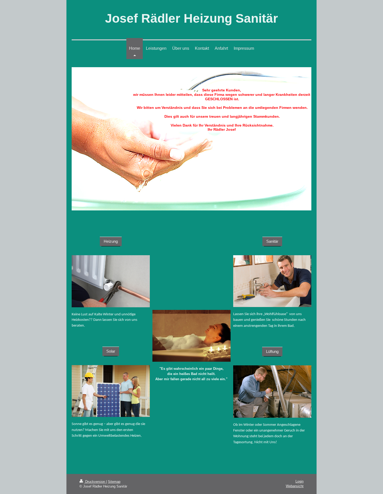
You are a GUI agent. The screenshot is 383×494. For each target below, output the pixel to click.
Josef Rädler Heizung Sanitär (191, 18)
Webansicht (295, 486)
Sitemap (114, 482)
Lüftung (272, 351)
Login (299, 481)
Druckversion (95, 482)
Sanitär (272, 241)
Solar (110, 351)
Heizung (111, 241)
